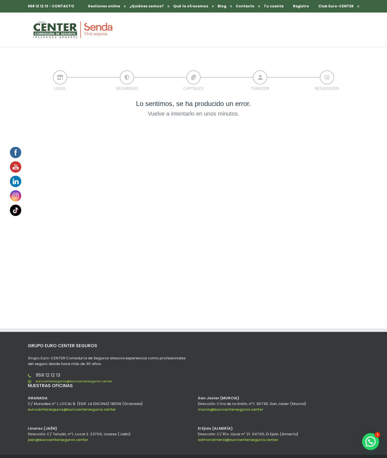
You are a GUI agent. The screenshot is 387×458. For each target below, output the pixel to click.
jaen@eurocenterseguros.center (58, 439)
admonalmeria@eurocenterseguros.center (238, 439)
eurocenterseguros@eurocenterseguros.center (74, 381)
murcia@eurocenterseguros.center (230, 409)
